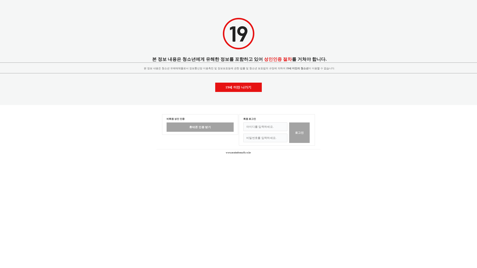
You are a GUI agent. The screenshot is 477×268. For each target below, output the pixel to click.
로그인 (299, 132)
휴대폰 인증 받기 (200, 127)
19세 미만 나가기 (238, 87)
